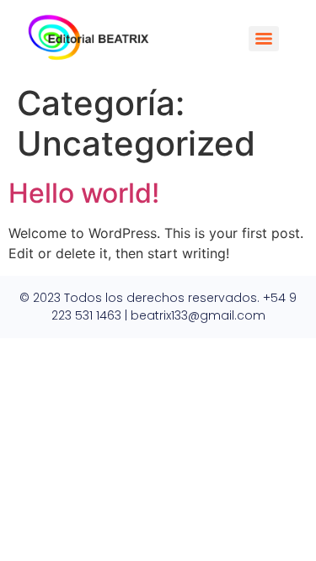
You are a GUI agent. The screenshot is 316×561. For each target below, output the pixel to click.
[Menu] (264, 38)
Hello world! (83, 193)
